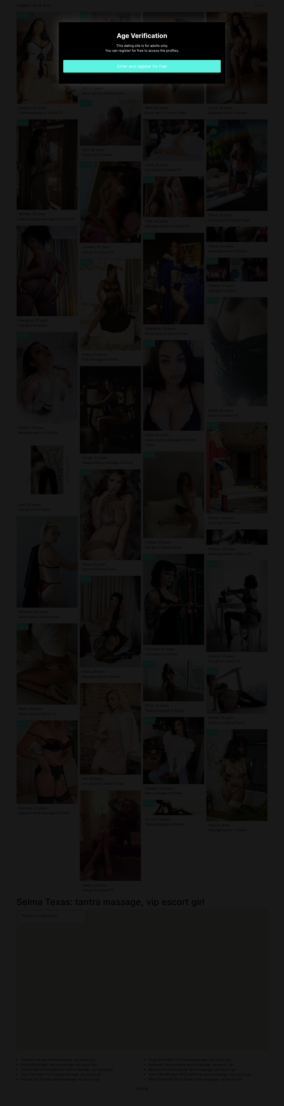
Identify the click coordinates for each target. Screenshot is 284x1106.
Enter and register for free (142, 66)
